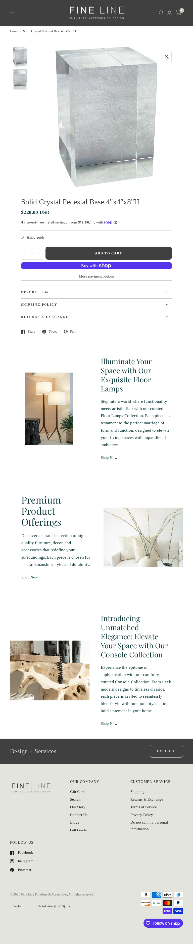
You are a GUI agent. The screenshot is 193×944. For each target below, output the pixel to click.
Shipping (137, 792)
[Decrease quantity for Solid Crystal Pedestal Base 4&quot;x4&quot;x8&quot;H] (25, 253)
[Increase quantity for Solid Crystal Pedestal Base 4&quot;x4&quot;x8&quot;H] (39, 253)
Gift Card (77, 792)
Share (31, 331)
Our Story (77, 807)
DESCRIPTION (35, 292)
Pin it (73, 331)
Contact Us (78, 815)
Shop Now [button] (109, 458)
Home (14, 31)
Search (75, 799)
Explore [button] (166, 751)
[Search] (161, 13)
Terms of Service (143, 807)
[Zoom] (167, 57)
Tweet (53, 331)
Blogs (74, 822)
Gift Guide (78, 830)
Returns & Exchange (146, 799)
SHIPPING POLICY (39, 304)
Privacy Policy (141, 815)
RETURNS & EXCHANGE (44, 317)
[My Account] (169, 13)
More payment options (96, 276)
